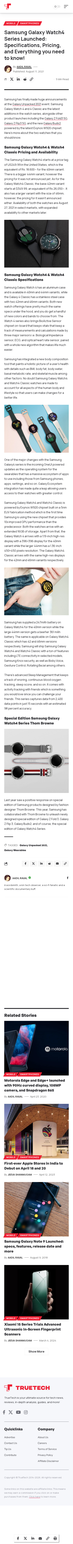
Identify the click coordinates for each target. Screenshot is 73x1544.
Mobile (10, 23)
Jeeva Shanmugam (20, 1174)
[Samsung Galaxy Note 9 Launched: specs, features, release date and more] (36, 1209)
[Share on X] (12, 79)
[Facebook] (67, 878)
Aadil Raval (24, 66)
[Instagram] (26, 1412)
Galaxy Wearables (15, 850)
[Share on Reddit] (25, 79)
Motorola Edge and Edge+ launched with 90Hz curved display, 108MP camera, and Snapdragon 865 (34, 1085)
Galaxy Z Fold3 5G (55, 118)
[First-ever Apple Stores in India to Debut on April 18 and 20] (36, 1131)
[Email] (40, 1538)
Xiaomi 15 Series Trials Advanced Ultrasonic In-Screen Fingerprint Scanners (32, 1329)
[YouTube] (18, 1412)
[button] (67, 6)
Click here (34, 1496)
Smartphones (29, 23)
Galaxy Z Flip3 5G (15, 123)
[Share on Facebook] (18, 1538)
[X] (11, 1412)
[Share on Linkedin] (18, 79)
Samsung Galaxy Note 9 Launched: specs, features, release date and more (34, 1246)
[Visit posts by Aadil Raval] (7, 878)
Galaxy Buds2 (52, 123)
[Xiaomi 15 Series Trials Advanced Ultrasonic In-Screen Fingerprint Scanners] (36, 1292)
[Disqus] (36, 945)
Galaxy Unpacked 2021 (26, 104)
